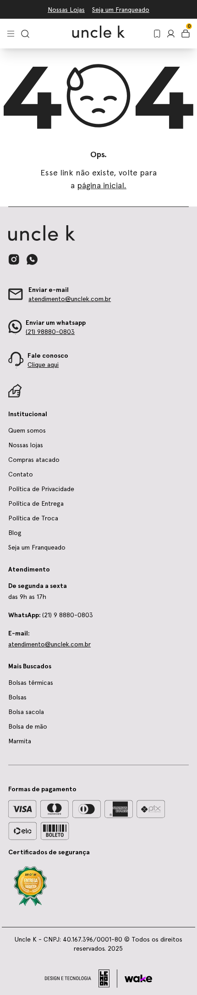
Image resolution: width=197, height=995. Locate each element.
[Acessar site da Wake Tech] (138, 978)
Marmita (19, 741)
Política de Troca (33, 518)
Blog (15, 532)
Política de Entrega (36, 503)
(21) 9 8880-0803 (50, 615)
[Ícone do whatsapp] (32, 259)
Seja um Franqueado (120, 9)
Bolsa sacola (26, 711)
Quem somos (27, 430)
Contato (20, 474)
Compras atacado (34, 459)
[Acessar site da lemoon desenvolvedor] (81, 978)
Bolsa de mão (27, 726)
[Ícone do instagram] (13, 259)
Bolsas (17, 697)
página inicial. (101, 185)
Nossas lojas (25, 445)
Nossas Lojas (66, 9)
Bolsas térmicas (30, 682)
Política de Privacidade (41, 488)
